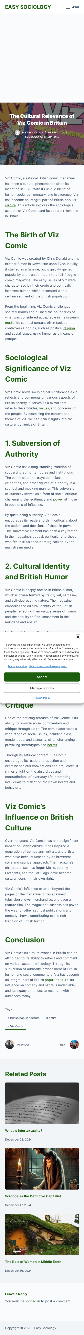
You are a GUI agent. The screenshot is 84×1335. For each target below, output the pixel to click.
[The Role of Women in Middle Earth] (42, 1234)
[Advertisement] (42, 58)
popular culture (56, 980)
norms (52, 745)
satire (51, 1018)
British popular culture (24, 1018)
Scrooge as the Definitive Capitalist (33, 1196)
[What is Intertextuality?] (42, 1103)
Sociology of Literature (42, 136)
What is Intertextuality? (23, 1130)
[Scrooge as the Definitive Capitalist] (42, 1169)
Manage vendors (17, 666)
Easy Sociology (28, 7)
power (58, 499)
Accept (42, 677)
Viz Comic (16, 1026)
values (44, 408)
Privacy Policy (42, 697)
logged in (32, 1301)
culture (10, 205)
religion (69, 328)
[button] (78, 637)
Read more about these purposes (48, 666)
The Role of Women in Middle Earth (33, 1262)
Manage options (42, 688)
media (9, 323)
